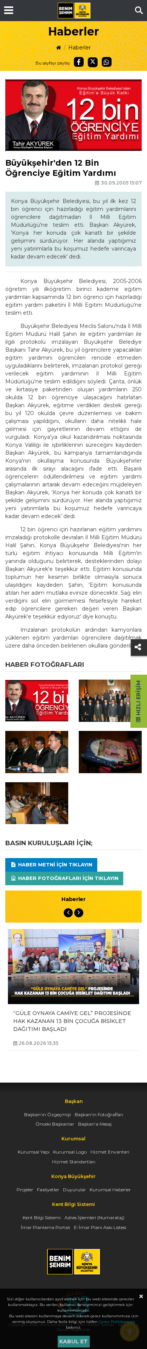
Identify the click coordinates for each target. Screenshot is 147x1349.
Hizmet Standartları (73, 1161)
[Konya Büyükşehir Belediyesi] (74, 10)
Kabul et (73, 1341)
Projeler (25, 1189)
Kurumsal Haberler (110, 1189)
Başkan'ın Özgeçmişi (47, 1114)
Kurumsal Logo (70, 1152)
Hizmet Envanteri (109, 1152)
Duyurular (74, 1189)
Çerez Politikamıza (117, 1321)
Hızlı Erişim (138, 698)
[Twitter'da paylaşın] (93, 62)
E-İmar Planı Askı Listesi (100, 1227)
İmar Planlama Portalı (45, 1227)
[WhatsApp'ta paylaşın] (107, 62)
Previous (68, 912)
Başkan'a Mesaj (95, 1124)
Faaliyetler (48, 1189)
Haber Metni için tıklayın (54, 864)
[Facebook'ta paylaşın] (79, 62)
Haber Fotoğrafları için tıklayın (67, 878)
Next (78, 912)
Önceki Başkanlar (54, 1124)
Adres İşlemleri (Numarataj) (94, 1217)
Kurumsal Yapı (33, 1152)
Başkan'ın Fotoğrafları (99, 1114)
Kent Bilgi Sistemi (42, 1217)
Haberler (79, 47)
